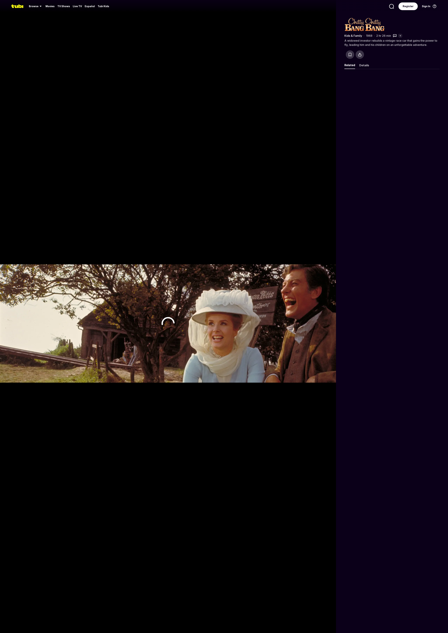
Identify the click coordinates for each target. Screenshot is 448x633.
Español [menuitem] (90, 6)
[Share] (360, 54)
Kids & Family (353, 35)
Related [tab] (349, 65)
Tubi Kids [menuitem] (103, 6)
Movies (50, 6)
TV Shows (63, 6)
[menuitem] (35, 6)
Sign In (426, 6)
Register (408, 6)
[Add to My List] (350, 54)
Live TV (77, 6)
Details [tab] (364, 65)
